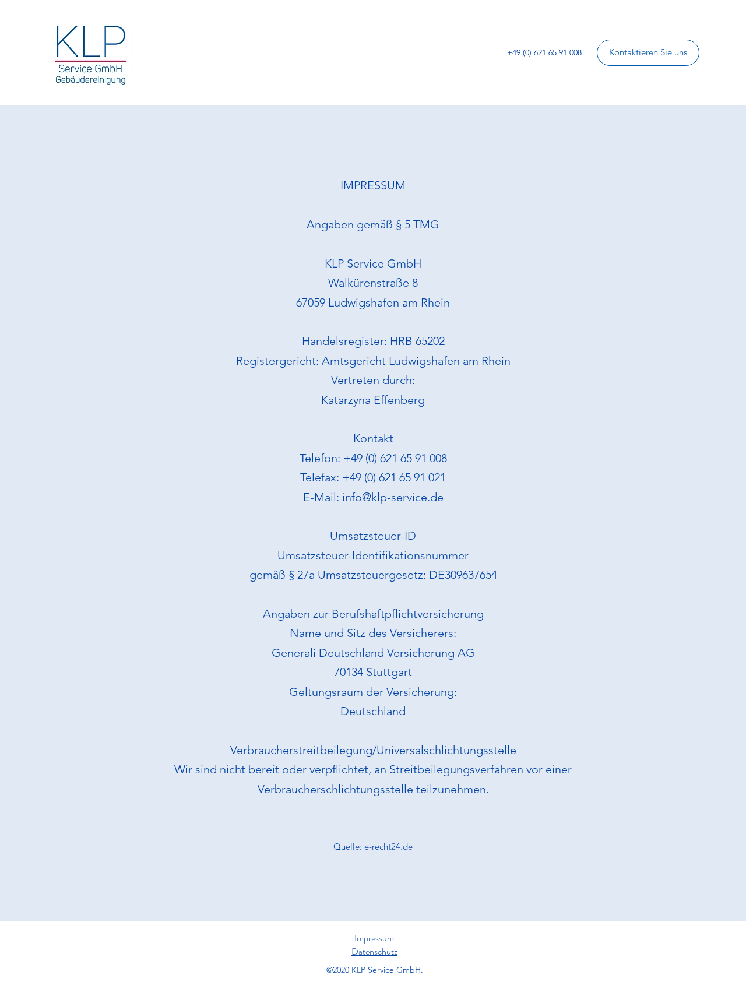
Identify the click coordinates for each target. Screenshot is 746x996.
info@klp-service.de (393, 497)
